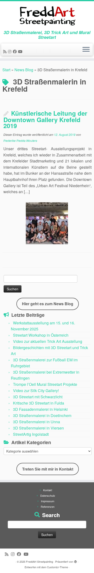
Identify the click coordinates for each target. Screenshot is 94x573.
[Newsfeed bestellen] (5, 51)
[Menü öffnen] (86, 49)
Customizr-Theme (57, 567)
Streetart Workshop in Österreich (40, 335)
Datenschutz (47, 495)
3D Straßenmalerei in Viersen (38, 428)
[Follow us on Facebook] (15, 51)
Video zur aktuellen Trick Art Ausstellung (47, 341)
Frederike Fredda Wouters (20, 140)
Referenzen (47, 506)
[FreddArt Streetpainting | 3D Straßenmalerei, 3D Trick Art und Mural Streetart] (47, 16)
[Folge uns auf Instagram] (10, 51)
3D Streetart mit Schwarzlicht (37, 397)
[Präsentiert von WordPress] (75, 560)
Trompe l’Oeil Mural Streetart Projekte (45, 384)
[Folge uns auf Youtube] (21, 51)
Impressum (47, 501)
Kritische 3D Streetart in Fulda (38, 403)
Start (6, 69)
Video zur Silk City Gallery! (36, 390)
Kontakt (47, 490)
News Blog (23, 69)
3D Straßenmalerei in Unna (36, 421)
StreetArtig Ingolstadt (31, 434)
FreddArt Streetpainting (39, 561)
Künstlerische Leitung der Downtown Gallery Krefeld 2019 (45, 119)
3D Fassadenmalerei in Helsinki (40, 409)
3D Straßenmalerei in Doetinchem (42, 415)
